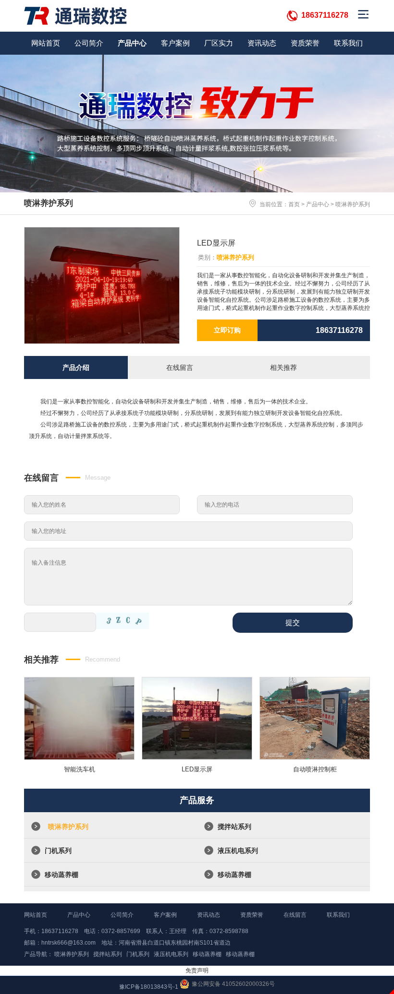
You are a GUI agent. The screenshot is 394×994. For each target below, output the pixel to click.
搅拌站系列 (234, 826)
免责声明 (197, 970)
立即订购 (227, 330)
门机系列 (58, 850)
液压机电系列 (238, 850)
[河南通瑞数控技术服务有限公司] (75, 16)
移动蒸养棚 (61, 874)
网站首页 (45, 43)
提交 (292, 622)
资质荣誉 (305, 43)
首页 (294, 204)
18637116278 (324, 15)
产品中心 (132, 43)
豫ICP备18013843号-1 (148, 986)
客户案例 (175, 43)
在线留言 (179, 367)
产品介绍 (75, 367)
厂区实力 (218, 43)
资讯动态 (261, 43)
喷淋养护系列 (352, 204)
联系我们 (348, 43)
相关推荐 (283, 367)
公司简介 (88, 43)
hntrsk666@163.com (68, 942)
